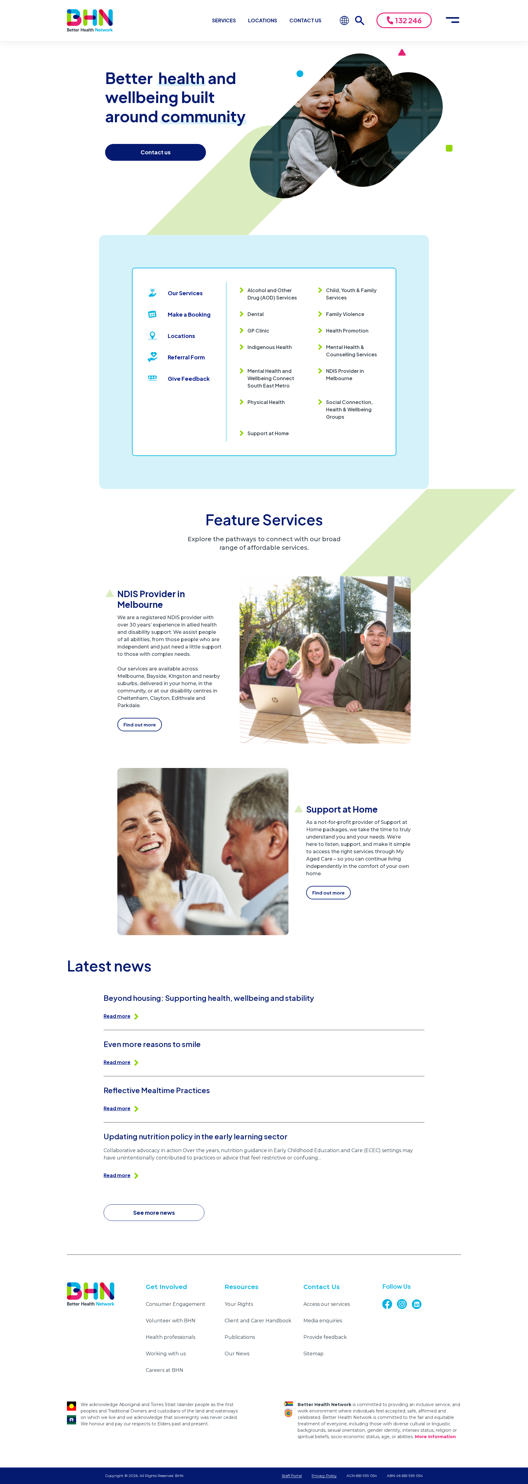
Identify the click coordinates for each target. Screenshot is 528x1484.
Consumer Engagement (175, 1304)
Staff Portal (292, 1475)
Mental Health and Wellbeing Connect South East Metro (271, 378)
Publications (240, 1337)
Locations (262, 20)
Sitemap (313, 1354)
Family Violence (345, 314)
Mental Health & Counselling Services (351, 351)
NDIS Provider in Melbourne (345, 374)
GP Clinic (258, 330)
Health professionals (170, 1337)
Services (224, 20)
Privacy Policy (324, 1475)
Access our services (326, 1304)
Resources (241, 1287)
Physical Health (266, 402)
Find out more (139, 724)
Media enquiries (322, 1321)
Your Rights (239, 1304)
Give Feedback (189, 378)
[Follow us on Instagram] (404, 1304)
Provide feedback (325, 1337)
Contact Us (305, 20)
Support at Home (268, 433)
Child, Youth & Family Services (351, 294)
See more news (154, 1212)
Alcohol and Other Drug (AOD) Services (272, 294)
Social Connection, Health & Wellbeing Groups (349, 409)
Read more (117, 1016)
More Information (435, 1436)
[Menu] (452, 20)
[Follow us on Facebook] (389, 1304)
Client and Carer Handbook (258, 1321)
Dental (256, 314)
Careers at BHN (164, 1370)
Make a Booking (189, 314)
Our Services (185, 292)
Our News (237, 1354)
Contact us (155, 152)
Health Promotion (347, 330)
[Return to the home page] (90, 20)
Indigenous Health (270, 347)
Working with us (166, 1354)
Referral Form (186, 357)
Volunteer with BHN (171, 1321)
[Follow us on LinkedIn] (419, 1304)
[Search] (362, 20)
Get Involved (166, 1287)
